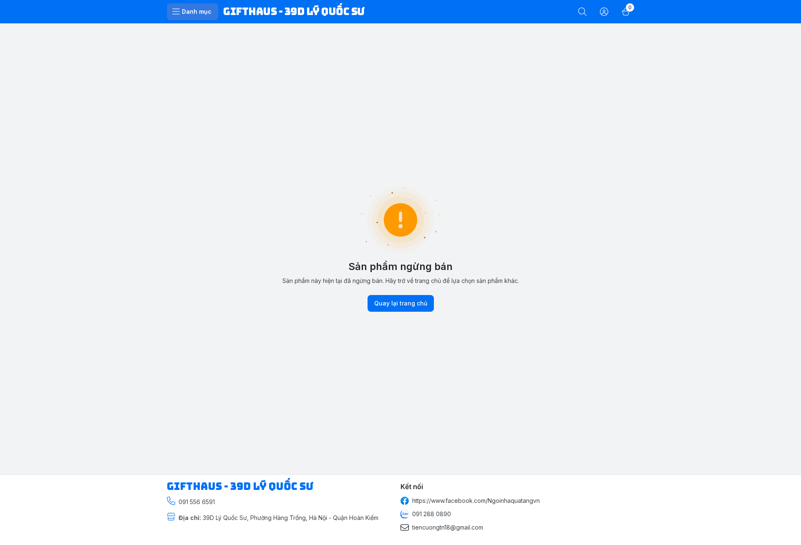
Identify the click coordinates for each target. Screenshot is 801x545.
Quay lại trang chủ (400, 303)
